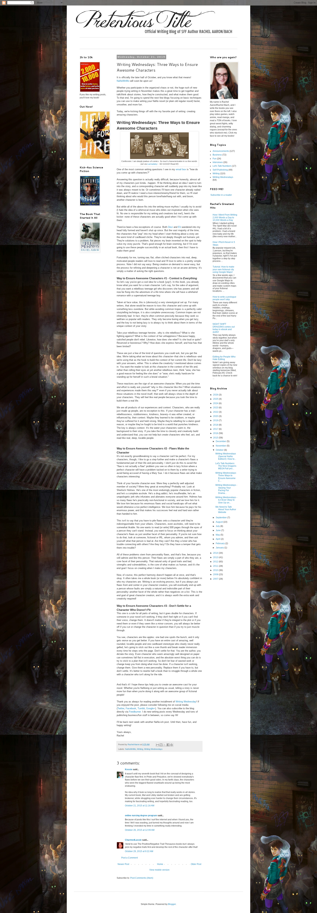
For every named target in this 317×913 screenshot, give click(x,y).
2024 (216, 403)
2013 (216, 557)
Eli (179, 227)
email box (181, 169)
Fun (214, 158)
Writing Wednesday (186, 701)
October (220, 450)
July (218, 526)
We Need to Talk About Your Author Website (225, 510)
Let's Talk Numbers (222, 166)
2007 (216, 579)
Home (160, 864)
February (220, 543)
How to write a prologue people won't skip (224, 298)
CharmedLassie (133, 840)
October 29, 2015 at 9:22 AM (139, 851)
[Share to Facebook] (168, 745)
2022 (216, 412)
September (221, 517)
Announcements (221, 151)
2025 (216, 399)
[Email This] (157, 745)
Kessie (128, 769)
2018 (216, 425)
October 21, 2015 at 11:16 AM (139, 805)
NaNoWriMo (123, 80)
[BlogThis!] (161, 745)
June (218, 530)
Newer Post (123, 864)
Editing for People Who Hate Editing (224, 358)
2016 (216, 433)
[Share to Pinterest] (171, 745)
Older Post (196, 864)
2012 (216, 561)
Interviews (218, 162)
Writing (140, 749)
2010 (216, 570)
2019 (216, 420)
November (221, 445)
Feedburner (135, 711)
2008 (216, 574)
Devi (170, 227)
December (221, 441)
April (218, 539)
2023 (216, 407)
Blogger (172, 904)
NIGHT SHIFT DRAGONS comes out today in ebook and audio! (224, 328)
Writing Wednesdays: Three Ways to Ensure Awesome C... (225, 477)
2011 (216, 566)
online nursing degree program (141, 815)
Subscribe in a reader (221, 195)
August (219, 522)
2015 (216, 437)
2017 (216, 429)
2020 (216, 416)
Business (217, 154)
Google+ (150, 708)
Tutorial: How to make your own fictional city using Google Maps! (223, 269)
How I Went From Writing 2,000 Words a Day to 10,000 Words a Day (225, 217)
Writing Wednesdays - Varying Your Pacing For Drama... (226, 489)
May (218, 535)
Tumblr (141, 708)
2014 (216, 553)
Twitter (120, 708)
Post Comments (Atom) (141, 878)
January (220, 547)
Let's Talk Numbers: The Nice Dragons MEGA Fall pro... (225, 466)
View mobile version (159, 870)
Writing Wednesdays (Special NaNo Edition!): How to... (225, 456)
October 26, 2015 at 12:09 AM (139, 830)
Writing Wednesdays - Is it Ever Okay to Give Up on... (226, 500)
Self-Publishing (220, 170)
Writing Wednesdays (153, 749)
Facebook (131, 708)
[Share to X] (164, 745)
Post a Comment (129, 857)
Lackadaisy (152, 164)
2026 (216, 394)
